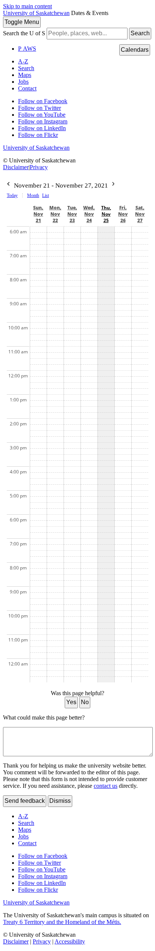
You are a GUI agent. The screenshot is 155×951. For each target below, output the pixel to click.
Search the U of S (24, 33)
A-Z (23, 61)
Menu (22, 22)
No (85, 702)
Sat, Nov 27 (139, 214)
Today (12, 195)
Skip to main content (27, 6)
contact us (105, 786)
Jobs (23, 81)
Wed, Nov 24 (89, 214)
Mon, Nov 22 (55, 214)
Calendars (135, 50)
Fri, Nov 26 (123, 214)
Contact (27, 88)
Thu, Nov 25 (106, 214)
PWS (27, 48)
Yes (71, 702)
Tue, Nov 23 (72, 214)
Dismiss (60, 801)
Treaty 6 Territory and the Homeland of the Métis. (62, 922)
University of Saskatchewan (36, 13)
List (45, 195)
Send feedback (25, 801)
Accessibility (70, 941)
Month (33, 195)
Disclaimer (16, 167)
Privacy (39, 167)
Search (140, 33)
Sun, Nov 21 (38, 214)
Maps (24, 75)
